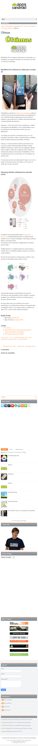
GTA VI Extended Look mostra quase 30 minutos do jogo (17, 728)
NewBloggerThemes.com (19, 742)
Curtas (26, 26)
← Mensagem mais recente (8, 346)
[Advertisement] (19, 13)
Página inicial (20, 346)
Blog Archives (19, 449)
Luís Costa (7, 706)
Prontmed (8, 328)
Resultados (32, 26)
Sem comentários (22, 339)
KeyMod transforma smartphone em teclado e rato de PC (17, 719)
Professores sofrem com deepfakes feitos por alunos (16, 725)
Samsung (4, 28)
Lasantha (29, 740)
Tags (11, 449)
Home (3, 26)
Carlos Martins (8, 703)
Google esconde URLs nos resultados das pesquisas (16, 722)
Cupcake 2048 (18, 320)
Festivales (10, 474)
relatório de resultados (23, 113)
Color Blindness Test (13, 455)
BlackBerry (10, 26)
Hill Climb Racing (12, 492)
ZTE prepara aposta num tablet (14, 334)
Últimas (5, 32)
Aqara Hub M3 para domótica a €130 (12, 731)
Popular (4, 449)
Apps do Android (18, 738)
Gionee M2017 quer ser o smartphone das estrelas (21, 510)
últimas (10, 28)
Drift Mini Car (15, 318)
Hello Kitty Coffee (12, 501)
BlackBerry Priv (18, 26)
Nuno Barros (7, 710)
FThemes (14, 740)
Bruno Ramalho (8, 699)
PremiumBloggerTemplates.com (19, 741)
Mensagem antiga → (31, 346)
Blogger (24, 520)
